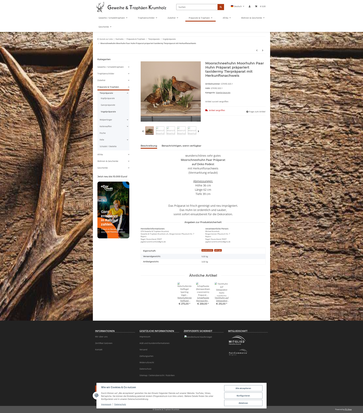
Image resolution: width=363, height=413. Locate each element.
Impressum (106, 404)
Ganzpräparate (108, 105)
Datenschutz (120, 404)
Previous (143, 131)
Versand (143, 349)
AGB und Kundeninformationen (155, 343)
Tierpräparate (106, 93)
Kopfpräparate (108, 98)
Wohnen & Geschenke (107, 161)
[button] (238, 6)
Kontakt (98, 349)
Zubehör (101, 80)
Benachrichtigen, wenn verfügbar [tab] (181, 145)
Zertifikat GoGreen (103, 343)
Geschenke (102, 167)
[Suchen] (221, 7)
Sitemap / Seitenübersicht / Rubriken (157, 375)
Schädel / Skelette (108, 146)
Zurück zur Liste (106, 39)
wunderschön (207, 250)
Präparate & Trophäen (108, 87)
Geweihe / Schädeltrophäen (110, 67)
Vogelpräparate (223, 92)
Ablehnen (243, 403)
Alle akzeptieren (243, 388)
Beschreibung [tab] (149, 145)
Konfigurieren (243, 395)
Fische (103, 133)
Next (198, 131)
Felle (102, 139)
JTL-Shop (348, 409)
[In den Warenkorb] (143, 59)
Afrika (100, 154)
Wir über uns (101, 336)
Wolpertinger (106, 119)
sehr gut (218, 250)
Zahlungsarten (146, 356)
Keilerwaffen (106, 126)
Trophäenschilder (105, 73)
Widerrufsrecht (147, 362)
